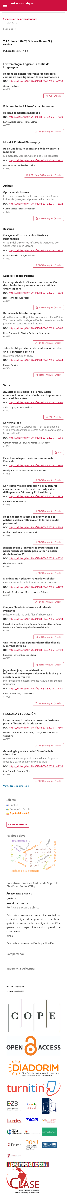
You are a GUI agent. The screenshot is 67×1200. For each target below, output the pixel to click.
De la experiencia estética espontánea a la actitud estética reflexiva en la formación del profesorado (31, 520)
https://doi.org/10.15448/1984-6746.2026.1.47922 (36, 250)
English (14, 805)
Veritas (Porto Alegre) (22, 3)
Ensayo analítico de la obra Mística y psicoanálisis (31, 241)
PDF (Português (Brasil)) (49, 131)
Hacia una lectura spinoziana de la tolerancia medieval (31, 152)
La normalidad (33, 428)
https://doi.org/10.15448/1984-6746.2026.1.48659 (36, 81)
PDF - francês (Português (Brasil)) (45, 175)
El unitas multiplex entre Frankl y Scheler (30, 580)
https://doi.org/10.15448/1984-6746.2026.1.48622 (36, 203)
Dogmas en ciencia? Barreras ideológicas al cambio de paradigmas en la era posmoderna (31, 75)
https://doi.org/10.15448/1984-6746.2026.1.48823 (36, 496)
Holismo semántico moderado (21, 112)
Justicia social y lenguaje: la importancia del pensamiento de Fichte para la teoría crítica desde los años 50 (30, 551)
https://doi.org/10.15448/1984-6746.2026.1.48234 (36, 619)
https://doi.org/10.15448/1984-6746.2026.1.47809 (36, 727)
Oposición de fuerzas (30, 196)
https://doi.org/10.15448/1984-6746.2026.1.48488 (36, 328)
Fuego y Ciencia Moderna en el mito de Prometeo (27, 611)
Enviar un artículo (17, 824)
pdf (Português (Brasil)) (49, 218)
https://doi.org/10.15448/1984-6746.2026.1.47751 (36, 688)
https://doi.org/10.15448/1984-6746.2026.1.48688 (36, 527)
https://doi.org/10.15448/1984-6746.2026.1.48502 (36, 402)
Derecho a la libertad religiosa (33, 318)
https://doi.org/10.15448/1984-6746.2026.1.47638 (36, 766)
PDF (59, 452)
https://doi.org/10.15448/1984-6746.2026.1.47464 (36, 360)
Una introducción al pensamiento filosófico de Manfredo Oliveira (31, 644)
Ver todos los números (15, 785)
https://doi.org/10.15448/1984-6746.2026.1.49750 (36, 437)
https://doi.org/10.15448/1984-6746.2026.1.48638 (36, 292)
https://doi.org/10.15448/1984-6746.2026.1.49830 (36, 160)
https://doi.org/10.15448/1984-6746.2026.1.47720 (36, 116)
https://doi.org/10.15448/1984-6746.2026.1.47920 (36, 649)
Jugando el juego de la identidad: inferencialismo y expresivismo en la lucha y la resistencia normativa (32, 677)
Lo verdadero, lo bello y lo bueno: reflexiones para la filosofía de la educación (31, 722)
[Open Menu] (5, 5)
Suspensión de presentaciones (20, 19)
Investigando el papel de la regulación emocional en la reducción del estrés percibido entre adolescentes (32, 395)
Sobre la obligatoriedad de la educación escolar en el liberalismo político (32, 352)
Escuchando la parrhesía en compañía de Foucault (28, 460)
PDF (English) (54, 95)
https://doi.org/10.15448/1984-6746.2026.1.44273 (36, 587)
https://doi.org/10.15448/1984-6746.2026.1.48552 (36, 558)
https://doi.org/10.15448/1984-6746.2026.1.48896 (36, 465)
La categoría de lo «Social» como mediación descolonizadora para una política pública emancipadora (30, 285)
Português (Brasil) (20, 809)
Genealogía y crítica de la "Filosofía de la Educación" (30, 756)
